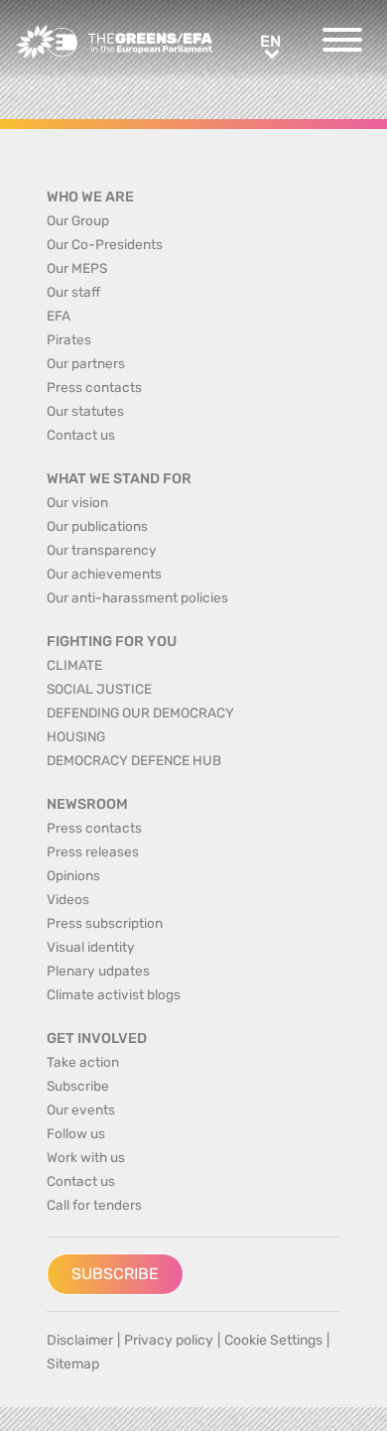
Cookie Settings (273, 1340)
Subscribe (115, 1273)
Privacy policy (168, 1340)
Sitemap (73, 1364)
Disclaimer (80, 1340)
